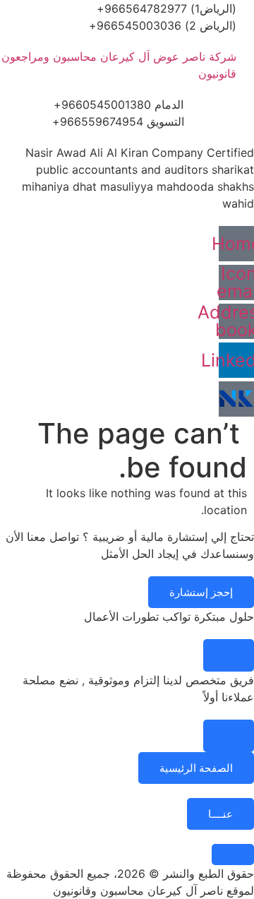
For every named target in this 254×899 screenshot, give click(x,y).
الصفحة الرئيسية (196, 768)
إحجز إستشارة (201, 592)
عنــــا (220, 814)
